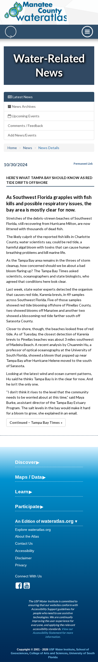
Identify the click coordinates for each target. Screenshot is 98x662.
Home (12, 148)
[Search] (10, 31)
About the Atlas (27, 536)
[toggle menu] (87, 31)
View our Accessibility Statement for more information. (53, 632)
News (27, 148)
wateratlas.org (57, 521)
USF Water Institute (62, 649)
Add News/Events (22, 135)
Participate (27, 506)
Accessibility (24, 551)
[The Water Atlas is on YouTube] (26, 587)
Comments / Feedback (25, 125)
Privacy (21, 565)
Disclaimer (23, 558)
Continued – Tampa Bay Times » (36, 422)
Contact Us (24, 543)
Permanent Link (83, 163)
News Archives (23, 106)
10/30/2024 (15, 164)
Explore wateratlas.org (33, 530)
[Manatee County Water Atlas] (36, 11)
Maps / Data (28, 477)
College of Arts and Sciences (48, 653)
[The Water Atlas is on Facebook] (18, 587)
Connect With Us (28, 576)
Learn (21, 491)
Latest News (22, 97)
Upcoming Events (25, 116)
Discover (25, 462)
